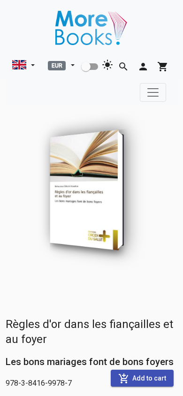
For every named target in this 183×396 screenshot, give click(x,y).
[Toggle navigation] (153, 92)
